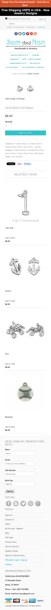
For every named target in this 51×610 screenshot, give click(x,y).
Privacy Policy (11, 542)
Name (7, 449)
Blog (7, 533)
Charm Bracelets (19, 63)
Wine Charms (35, 59)
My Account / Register (14, 528)
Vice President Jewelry (33, 67)
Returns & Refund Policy (15, 555)
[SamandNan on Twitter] (24, 34)
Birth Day (9, 480)
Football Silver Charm (35, 150)
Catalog (41, 27)
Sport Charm (17, 146)
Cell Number (10, 470)
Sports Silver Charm (26, 153)
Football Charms (21, 143)
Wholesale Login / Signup (16, 560)
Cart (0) (42, 19)
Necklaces (35, 63)
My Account (19, 27)
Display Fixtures (11, 551)
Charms (35, 55)
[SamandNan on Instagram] (20, 34)
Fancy (27, 163)
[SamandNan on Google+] (31, 34)
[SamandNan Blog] (35, 34)
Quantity (8, 121)
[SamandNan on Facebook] (16, 34)
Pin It (19, 163)
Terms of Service (12, 546)
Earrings (15, 59)
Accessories (13, 67)
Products (21, 73)
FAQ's (7, 524)
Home (9, 27)
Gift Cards (9, 537)
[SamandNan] (25, 44)
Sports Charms (11, 153)
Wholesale (39, 153)
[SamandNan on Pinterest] (28, 34)
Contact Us (9, 519)
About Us (9, 515)
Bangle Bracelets (20, 55)
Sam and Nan (17, 156)
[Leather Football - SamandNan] (25, 99)
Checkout (30, 27)
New (24, 59)
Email (7, 459)
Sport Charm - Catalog (32, 146)
